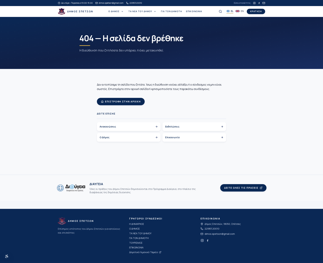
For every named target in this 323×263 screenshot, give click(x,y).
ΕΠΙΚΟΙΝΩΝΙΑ (194, 11)
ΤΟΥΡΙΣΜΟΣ (135, 242)
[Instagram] (254, 3)
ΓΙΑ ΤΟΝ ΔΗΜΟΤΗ (171, 11)
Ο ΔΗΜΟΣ (114, 11)
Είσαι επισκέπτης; (242, 3)
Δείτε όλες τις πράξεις (241, 187)
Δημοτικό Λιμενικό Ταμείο (143, 252)
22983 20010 (212, 228)
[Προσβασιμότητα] (7, 256)
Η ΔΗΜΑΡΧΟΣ (136, 224)
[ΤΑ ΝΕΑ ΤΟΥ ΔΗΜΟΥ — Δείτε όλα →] (155, 11)
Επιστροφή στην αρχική (123, 101)
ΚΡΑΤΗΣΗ (256, 11)
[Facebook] (259, 3)
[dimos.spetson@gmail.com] (263, 3)
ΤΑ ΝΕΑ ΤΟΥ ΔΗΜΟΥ (140, 11)
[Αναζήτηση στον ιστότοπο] (220, 11)
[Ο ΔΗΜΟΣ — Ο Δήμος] (122, 11)
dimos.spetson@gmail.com (220, 233)
